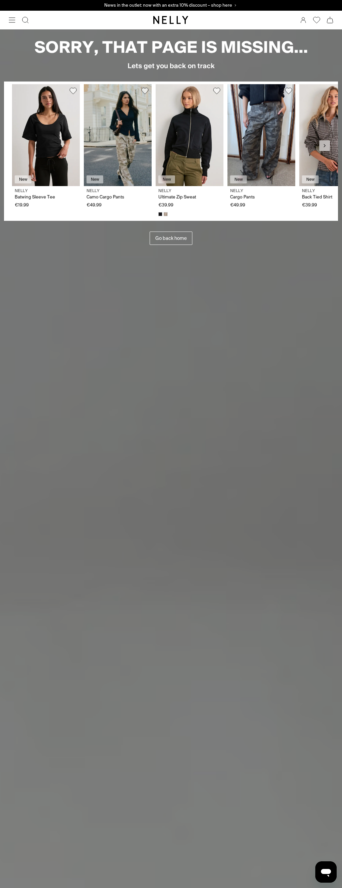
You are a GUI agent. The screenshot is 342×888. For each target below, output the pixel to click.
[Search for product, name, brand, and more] (25, 20)
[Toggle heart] (73, 91)
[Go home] (171, 20)
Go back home (171, 238)
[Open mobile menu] (12, 20)
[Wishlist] (317, 20)
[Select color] (160, 214)
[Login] (303, 20)
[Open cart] (330, 20)
